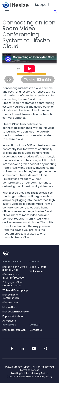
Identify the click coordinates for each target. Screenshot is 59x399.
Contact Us (36, 330)
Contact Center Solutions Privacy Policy (29, 376)
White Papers (37, 271)
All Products (9, 320)
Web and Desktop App (15, 290)
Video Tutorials (38, 266)
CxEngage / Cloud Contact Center (12, 284)
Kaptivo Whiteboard (13, 316)
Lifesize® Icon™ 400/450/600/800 (13, 276)
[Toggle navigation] (7, 12)
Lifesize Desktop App (14, 330)
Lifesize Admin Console (15, 311)
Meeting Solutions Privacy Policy (29, 373)
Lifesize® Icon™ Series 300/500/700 (14, 268)
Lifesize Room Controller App (10, 296)
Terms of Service (29, 370)
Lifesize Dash (9, 307)
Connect (35, 324)
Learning (35, 261)
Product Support (12, 261)
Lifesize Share (10, 302)
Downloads (9, 324)
